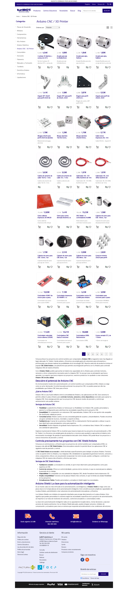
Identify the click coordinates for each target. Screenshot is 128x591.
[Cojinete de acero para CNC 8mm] (84, 241)
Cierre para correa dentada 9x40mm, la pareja (64, 217)
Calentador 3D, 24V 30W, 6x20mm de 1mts (102, 177)
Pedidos (64, 539)
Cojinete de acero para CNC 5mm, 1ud (64, 257)
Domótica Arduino (23, 70)
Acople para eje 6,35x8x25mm (62, 57)
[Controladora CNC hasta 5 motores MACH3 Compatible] (64, 321)
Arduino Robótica (23, 45)
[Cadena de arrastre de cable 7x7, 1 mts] (64, 161)
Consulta (42, 550)
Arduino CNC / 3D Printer (25, 48)
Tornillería (20, 66)
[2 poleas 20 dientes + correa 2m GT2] (45, 41)
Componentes (21, 34)
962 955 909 (46, 543)
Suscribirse (85, 578)
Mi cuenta (64, 537)
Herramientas (21, 38)
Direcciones (65, 542)
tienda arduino (59, 361)
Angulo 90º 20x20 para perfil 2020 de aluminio (44, 97)
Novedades (64, 10)
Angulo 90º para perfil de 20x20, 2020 (64, 97)
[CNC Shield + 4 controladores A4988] (84, 201)
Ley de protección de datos (26, 547)
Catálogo (42, 562)
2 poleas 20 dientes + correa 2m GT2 (45, 57)
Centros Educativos (50, 10)
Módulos (20, 30)
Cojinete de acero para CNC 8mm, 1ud (83, 257)
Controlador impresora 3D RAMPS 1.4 (64, 297)
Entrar (94, 4)
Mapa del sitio (22, 537)
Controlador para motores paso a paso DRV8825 (103, 297)
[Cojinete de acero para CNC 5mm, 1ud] (64, 241)
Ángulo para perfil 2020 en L (82, 97)
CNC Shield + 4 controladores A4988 (83, 217)
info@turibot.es (76, 521)
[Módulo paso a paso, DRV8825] (103, 281)
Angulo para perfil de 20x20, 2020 (102, 97)
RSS (87, 560)
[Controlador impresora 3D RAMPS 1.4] (64, 281)
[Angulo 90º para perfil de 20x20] (64, 81)
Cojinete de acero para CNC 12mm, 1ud (45, 257)
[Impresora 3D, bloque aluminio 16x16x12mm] (64, 121)
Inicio (18, 16)
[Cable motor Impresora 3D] (103, 121)
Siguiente (106, 354)
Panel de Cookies (23, 554)
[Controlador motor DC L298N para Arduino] (84, 281)
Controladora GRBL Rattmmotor (82, 336)
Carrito (63, 544)
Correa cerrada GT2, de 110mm (103, 336)
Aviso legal (21, 552)
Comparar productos (68, 552)
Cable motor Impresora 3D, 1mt (102, 137)
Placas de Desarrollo (24, 27)
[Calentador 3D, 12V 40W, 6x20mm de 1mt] (84, 161)
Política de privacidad (24, 549)
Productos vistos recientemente (71, 549)
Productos (37, 10)
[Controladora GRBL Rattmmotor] (84, 321)
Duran (110, 354)
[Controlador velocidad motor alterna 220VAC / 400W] (45, 321)
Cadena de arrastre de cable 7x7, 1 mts (64, 177)
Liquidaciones (21, 77)
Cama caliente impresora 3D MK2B (44, 217)
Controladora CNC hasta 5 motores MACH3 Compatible (63, 336)
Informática (21, 74)
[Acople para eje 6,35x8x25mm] (64, 41)
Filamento (20, 59)
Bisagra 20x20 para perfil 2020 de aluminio (45, 137)
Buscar (72, 10)
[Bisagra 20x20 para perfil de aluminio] (45, 121)
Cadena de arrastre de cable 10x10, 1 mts (45, 177)
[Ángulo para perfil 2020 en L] (84, 81)
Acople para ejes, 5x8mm (101, 57)
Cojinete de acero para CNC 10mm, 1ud (103, 217)
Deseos (64, 547)
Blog (79, 10)
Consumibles (21, 52)
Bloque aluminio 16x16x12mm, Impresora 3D (62, 137)
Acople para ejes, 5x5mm (82, 57)
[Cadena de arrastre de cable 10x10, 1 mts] (45, 161)
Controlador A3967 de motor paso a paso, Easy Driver (45, 297)
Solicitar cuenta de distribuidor (49, 552)
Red (107, 27)
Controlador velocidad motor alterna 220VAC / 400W (45, 336)
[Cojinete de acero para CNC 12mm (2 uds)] (45, 241)
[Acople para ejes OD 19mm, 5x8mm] (103, 41)
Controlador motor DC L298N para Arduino (83, 297)
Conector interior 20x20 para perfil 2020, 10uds (101, 257)
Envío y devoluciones (24, 542)
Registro (87, 4)
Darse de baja (95, 578)
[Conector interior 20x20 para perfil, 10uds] (103, 241)
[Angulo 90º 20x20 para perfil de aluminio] (45, 81)
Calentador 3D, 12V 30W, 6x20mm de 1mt (84, 177)
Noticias (42, 557)
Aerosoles (20, 56)
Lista (111, 27)
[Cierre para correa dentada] (64, 201)
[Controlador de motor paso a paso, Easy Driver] (45, 281)
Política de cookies (23, 539)
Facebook (82, 560)
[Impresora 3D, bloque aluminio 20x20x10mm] (84, 121)
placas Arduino (99, 451)
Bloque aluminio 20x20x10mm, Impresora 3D (81, 137)
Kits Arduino (21, 41)
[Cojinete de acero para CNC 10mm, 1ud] (103, 201)
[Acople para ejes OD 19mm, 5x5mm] (84, 41)
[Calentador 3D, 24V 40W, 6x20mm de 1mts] (103, 161)
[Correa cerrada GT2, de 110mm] (103, 321)
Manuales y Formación (24, 63)
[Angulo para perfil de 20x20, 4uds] (103, 81)
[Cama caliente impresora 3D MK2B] (45, 201)
